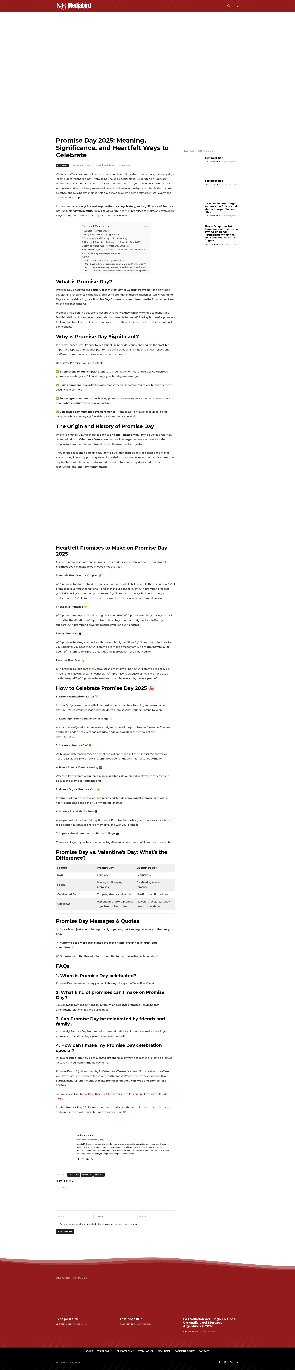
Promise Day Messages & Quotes (103, 253)
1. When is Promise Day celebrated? (107, 260)
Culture (62, 165)
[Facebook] (78, 1158)
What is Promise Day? (96, 231)
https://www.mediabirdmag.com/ (90, 1140)
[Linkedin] (87, 1158)
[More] (169, 1121)
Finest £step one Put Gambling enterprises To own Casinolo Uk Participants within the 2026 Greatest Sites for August (221, 233)
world (99, 1175)
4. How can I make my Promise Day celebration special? (118, 270)
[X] (92, 1158)
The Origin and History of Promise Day (106, 238)
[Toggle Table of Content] (144, 226)
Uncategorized (212, 162)
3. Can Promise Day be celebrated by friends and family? (118, 267)
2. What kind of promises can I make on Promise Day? (117, 264)
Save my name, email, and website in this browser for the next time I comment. (99, 1224)
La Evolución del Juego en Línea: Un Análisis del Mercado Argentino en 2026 (221, 208)
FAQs (87, 257)
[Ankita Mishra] (66, 1146)
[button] (228, 6)
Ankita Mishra (106, 165)
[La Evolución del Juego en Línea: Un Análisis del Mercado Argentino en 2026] (193, 211)
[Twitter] (231, 1362)
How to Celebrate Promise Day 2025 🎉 (106, 245)
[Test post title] (193, 166)
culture (74, 1175)
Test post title (214, 158)
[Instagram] (83, 1158)
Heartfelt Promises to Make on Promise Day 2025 (112, 242)
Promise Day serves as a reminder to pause (127, 349)
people (86, 1175)
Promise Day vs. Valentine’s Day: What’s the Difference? (115, 249)
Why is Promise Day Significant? (102, 234)
